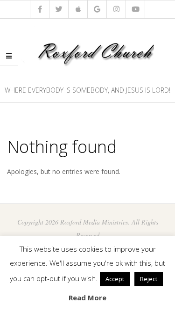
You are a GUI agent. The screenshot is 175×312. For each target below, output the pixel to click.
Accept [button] (114, 279)
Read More (87, 297)
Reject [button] (148, 279)
